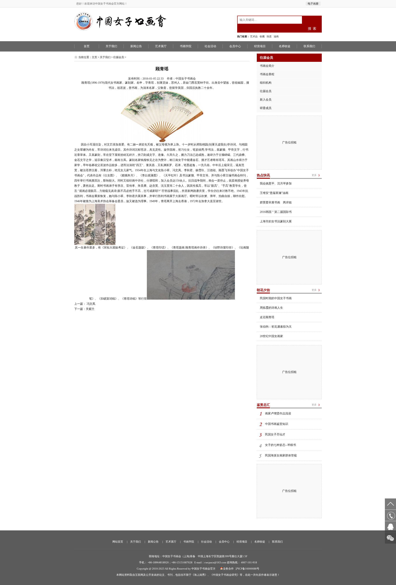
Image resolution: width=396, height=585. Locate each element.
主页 (94, 57)
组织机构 (265, 82)
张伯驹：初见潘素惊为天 (276, 326)
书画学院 (185, 46)
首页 (87, 46)
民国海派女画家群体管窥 (281, 455)
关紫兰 (90, 309)
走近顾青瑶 (267, 317)
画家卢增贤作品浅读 (278, 413)
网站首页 (117, 541)
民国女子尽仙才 (275, 434)
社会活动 (210, 46)
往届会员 (118, 57)
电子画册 (313, 3)
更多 (314, 175)
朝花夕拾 (263, 290)
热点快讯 (263, 175)
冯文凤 (90, 303)
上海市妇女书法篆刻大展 (276, 221)
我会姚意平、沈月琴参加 (276, 183)
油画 (276, 36)
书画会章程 (267, 74)
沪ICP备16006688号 (247, 568)
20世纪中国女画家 (271, 336)
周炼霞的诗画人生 (271, 307)
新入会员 (265, 99)
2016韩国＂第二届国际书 (276, 211)
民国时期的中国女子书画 (276, 298)
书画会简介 (267, 65)
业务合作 (228, 568)
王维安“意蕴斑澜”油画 (274, 193)
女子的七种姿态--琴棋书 (280, 445)
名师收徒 (284, 46)
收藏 (262, 36)
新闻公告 (136, 46)
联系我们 (309, 46)
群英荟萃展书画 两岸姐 (276, 202)
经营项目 (260, 46)
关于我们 (111, 46)
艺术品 (254, 36)
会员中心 (235, 46)
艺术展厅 (161, 46)
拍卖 (269, 36)
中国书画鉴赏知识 (276, 424)
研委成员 (265, 108)
